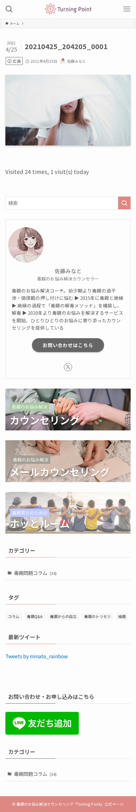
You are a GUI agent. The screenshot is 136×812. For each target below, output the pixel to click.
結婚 (122, 616)
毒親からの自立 (63, 616)
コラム (13, 616)
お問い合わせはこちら (68, 345)
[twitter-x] (68, 367)
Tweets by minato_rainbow (36, 656)
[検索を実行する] (124, 203)
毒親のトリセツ (97, 616)
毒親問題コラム (35, 572)
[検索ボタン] (9, 9)
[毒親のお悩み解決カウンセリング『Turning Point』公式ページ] (68, 9)
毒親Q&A (34, 616)
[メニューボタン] (127, 9)
